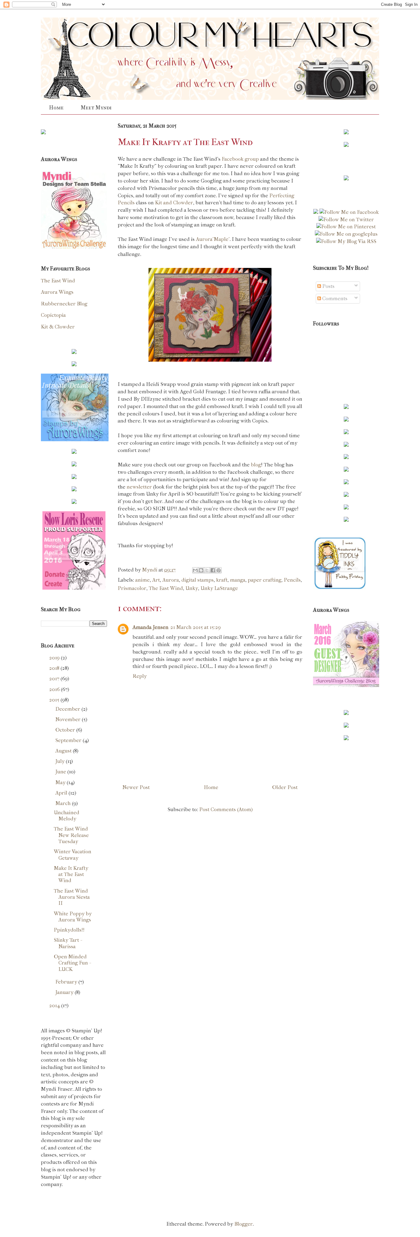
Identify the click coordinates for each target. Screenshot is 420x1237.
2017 (55, 678)
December (68, 709)
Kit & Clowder (58, 327)
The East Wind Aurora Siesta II (72, 897)
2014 (55, 1005)
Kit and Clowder (174, 202)
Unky (191, 588)
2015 (55, 700)
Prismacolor (132, 588)
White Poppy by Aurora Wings (73, 916)
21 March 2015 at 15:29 (195, 627)
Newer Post (136, 787)
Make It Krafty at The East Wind (71, 874)
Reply (140, 676)
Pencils (292, 580)
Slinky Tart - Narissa (67, 943)
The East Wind (166, 588)
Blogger (243, 1224)
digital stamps (197, 580)
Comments (334, 298)
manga (237, 580)
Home (56, 107)
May (61, 782)
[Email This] (195, 570)
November (68, 719)
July (60, 761)
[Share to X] (207, 570)
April (62, 793)
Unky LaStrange (219, 588)
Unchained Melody (66, 815)
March (63, 803)
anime (142, 580)
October (65, 730)
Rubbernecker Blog (64, 303)
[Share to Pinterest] (219, 570)
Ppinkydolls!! (69, 930)
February (66, 982)
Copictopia (53, 315)
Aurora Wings (57, 292)
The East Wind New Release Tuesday (71, 835)
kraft (222, 580)
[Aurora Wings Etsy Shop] (75, 439)
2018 (55, 668)
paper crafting (264, 580)
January (65, 992)
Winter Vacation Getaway (72, 854)
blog (256, 464)
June (61, 771)
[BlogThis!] (201, 570)
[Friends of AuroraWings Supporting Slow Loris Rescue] (73, 588)
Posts (328, 286)
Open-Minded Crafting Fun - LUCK (72, 962)
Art (156, 580)
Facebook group (240, 159)
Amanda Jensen (150, 627)
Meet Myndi (96, 107)
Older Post (285, 787)
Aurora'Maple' (213, 239)
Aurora (170, 580)
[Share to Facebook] (213, 570)
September (69, 740)
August (64, 751)
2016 (55, 689)
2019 (55, 657)
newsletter (139, 487)
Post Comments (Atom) (226, 809)
